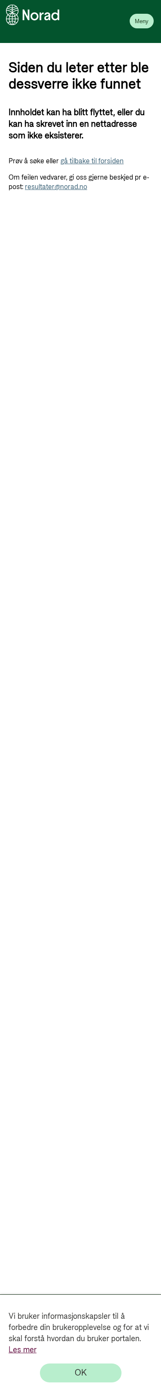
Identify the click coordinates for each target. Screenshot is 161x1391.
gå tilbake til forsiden (92, 161)
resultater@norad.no (56, 187)
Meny (142, 21)
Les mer (22, 1350)
